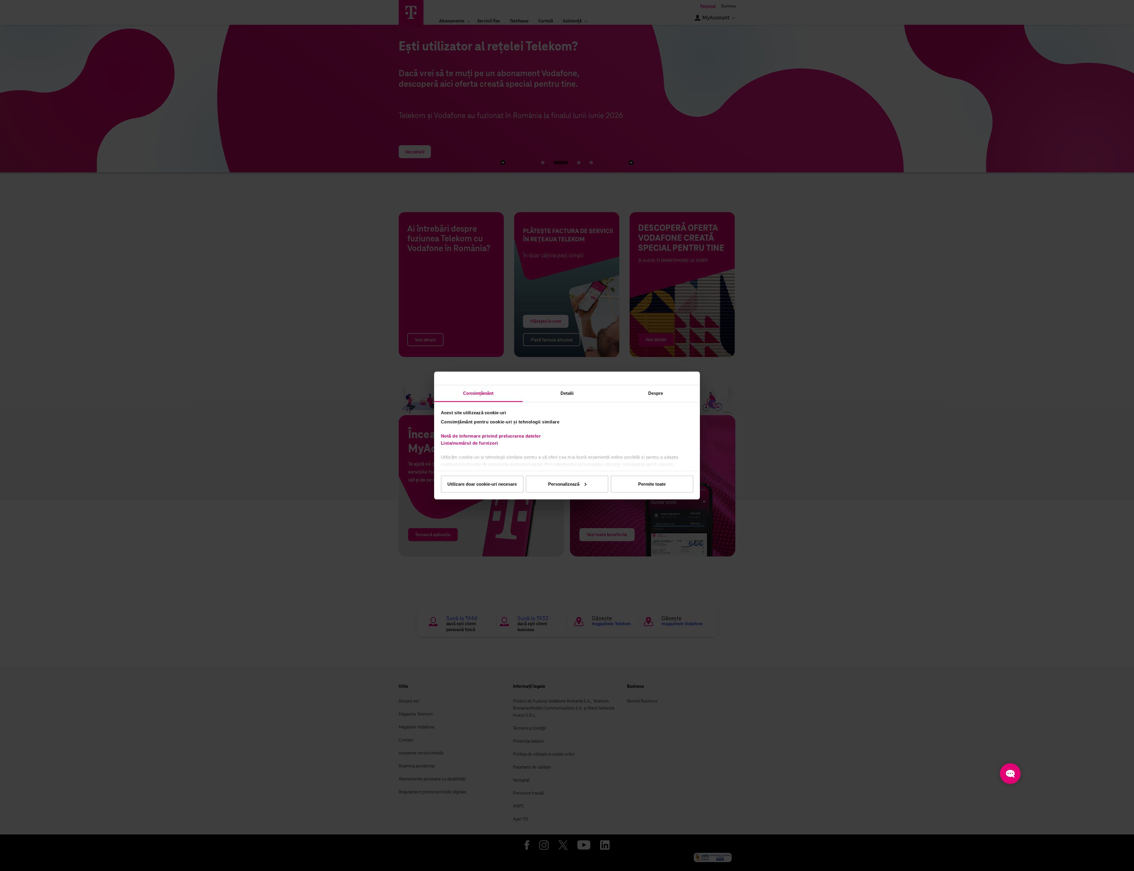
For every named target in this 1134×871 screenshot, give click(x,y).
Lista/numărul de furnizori (471, 443)
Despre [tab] (655, 393)
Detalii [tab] (567, 393)
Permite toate (652, 483)
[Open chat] (1010, 773)
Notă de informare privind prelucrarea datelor (491, 435)
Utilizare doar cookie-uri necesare (482, 483)
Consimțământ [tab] (478, 393)
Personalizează (563, 483)
